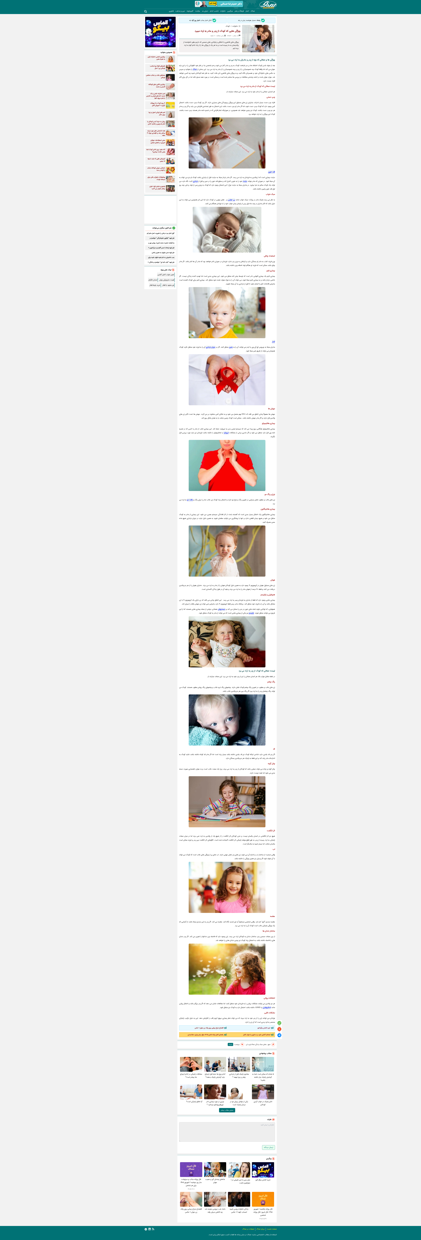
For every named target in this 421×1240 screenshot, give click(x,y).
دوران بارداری (210, 347)
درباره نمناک (260, 1229)
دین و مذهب (180, 11)
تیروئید (226, 432)
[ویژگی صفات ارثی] (227, 465)
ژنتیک (230, 1044)
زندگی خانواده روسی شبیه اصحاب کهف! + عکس (239, 1210)
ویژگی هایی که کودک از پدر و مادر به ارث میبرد (217, 31)
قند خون (271, 171)
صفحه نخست (272, 1229)
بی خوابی (231, 199)
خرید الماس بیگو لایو (264, 1028)
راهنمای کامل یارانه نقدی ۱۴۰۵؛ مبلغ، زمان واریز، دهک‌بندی (206, 1035)
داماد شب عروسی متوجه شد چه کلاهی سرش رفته (215, 1210)
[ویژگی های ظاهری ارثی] (227, 551)
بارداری (195, 181)
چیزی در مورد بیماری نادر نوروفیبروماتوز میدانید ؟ (215, 1103)
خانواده (223, 11)
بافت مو (190, 499)
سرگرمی (230, 11)
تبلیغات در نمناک (248, 1229)
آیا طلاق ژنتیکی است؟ (194, 1101)
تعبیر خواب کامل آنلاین (166, 274)
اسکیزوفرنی (267, 1007)
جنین (231, 347)
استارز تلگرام (153, 280)
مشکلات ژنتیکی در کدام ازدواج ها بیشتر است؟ (191, 1076)
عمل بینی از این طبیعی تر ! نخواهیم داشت (240, 1181)
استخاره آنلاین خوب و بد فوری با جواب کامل (256, 1035)
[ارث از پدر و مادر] (227, 142)
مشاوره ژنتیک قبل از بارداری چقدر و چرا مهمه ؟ (239, 1076)
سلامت (197, 11)
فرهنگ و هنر (239, 11)
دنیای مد (205, 11)
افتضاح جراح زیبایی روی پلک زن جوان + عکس (209, 1028)
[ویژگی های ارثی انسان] (227, 379)
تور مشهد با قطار (168, 285)
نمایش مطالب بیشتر (227, 1110)
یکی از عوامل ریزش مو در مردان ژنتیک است (239, 1103)
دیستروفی (221, 609)
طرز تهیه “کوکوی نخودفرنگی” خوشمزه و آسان (162, 238)
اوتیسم (251, 613)
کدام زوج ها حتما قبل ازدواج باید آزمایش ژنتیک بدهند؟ (215, 1076)
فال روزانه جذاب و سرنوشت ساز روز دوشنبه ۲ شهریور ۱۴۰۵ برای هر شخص (191, 1182)
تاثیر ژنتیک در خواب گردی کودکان (263, 1103)
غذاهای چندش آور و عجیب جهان (215, 1181)
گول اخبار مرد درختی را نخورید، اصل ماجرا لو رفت (160, 233)
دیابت (245, 181)
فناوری (171, 11)
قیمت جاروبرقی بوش (166, 280)
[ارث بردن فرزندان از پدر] (227, 230)
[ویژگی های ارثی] (227, 312)
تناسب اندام (214, 11)
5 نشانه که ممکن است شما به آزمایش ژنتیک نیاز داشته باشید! (263, 1077)
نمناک (253, 11)
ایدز (273, 341)
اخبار (247, 11)
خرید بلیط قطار (155, 285)
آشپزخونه (190, 11)
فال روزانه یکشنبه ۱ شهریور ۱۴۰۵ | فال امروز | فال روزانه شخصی (262, 1212)
